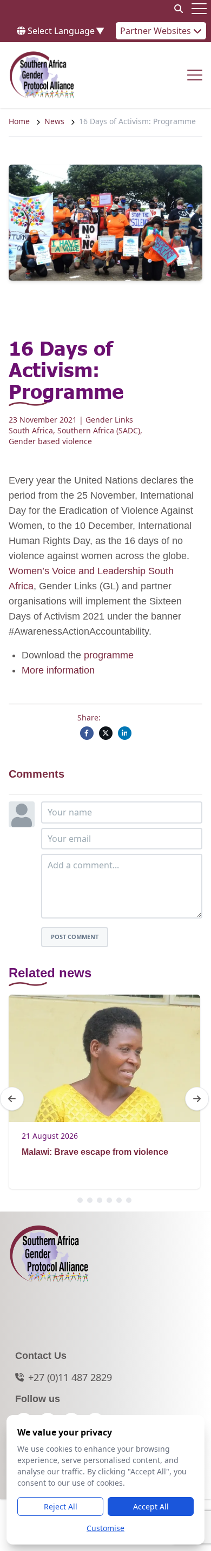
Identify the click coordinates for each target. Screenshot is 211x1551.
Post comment (74, 937)
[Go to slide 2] (90, 1200)
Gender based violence (50, 441)
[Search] (178, 8)
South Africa (31, 430)
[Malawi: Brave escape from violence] (104, 1058)
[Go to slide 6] (128, 1200)
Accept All (151, 1506)
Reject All (60, 1506)
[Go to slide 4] (109, 1200)
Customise (105, 1528)
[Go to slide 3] (99, 1200)
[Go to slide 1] (80, 1200)
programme (109, 655)
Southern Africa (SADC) (98, 430)
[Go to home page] (42, 75)
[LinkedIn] (124, 733)
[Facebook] (87, 733)
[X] (106, 733)
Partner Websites (156, 31)
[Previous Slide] (12, 1099)
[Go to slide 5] (119, 1200)
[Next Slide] (197, 1099)
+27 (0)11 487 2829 (70, 1377)
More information (58, 670)
